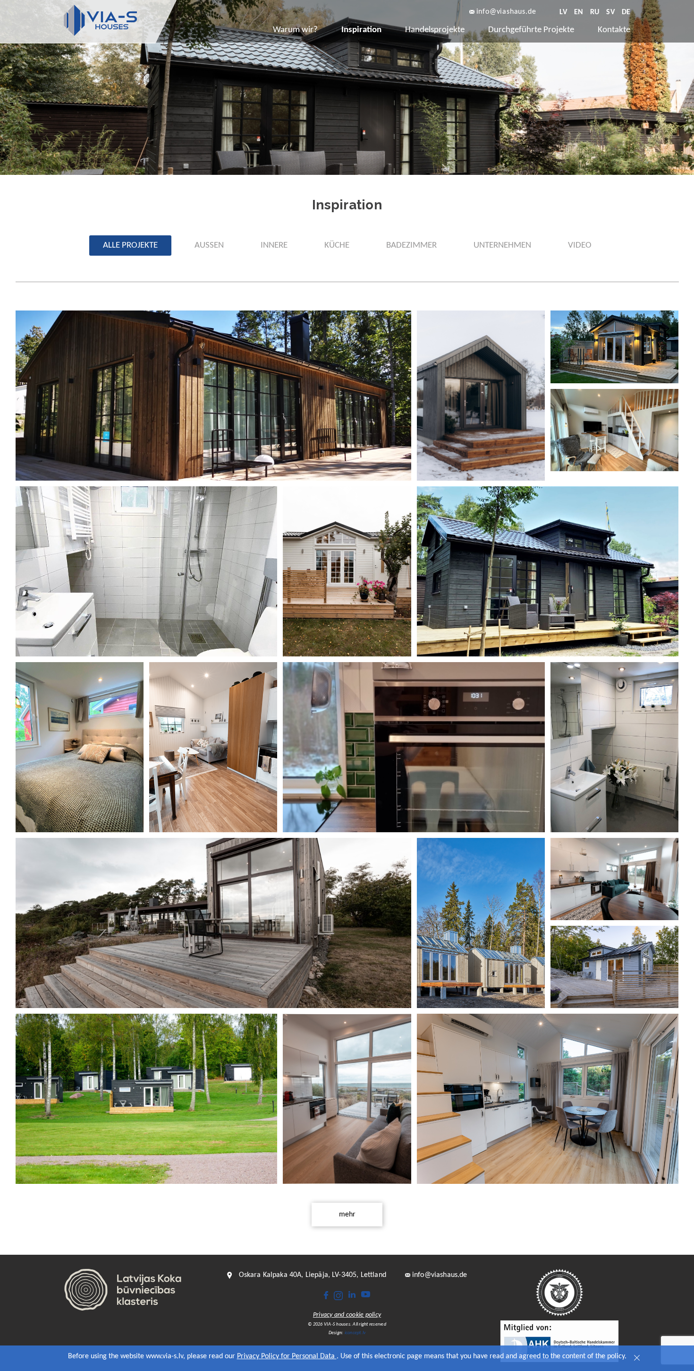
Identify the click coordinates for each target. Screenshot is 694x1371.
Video (580, 245)
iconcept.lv (355, 1333)
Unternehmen (502, 245)
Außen (209, 245)
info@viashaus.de (506, 12)
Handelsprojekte (435, 30)
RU (594, 12)
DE (626, 12)
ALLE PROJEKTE (130, 245)
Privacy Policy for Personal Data (287, 1356)
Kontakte (614, 30)
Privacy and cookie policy (347, 1315)
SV (610, 12)
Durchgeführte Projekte (531, 30)
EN (578, 12)
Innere (274, 245)
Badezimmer (411, 245)
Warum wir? (295, 30)
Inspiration (361, 30)
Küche (336, 245)
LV (563, 12)
